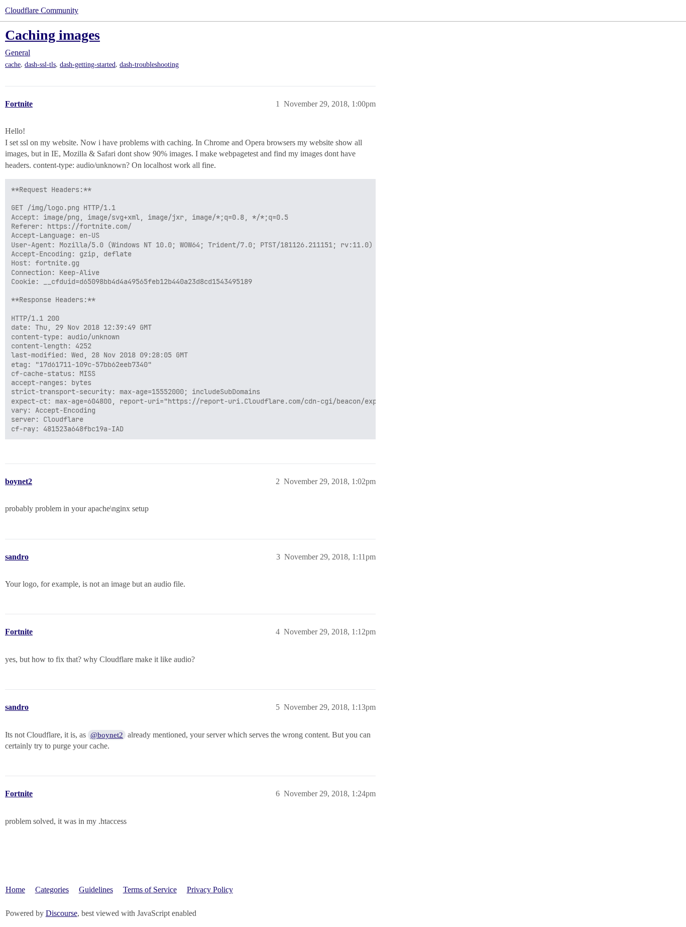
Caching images (52, 35)
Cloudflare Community (41, 10)
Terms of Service (150, 889)
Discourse (61, 913)
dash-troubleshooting (149, 64)
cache (13, 64)
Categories (52, 889)
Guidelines (96, 889)
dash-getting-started (88, 64)
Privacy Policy (210, 889)
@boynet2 (106, 735)
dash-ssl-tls (40, 64)
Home (15, 889)
